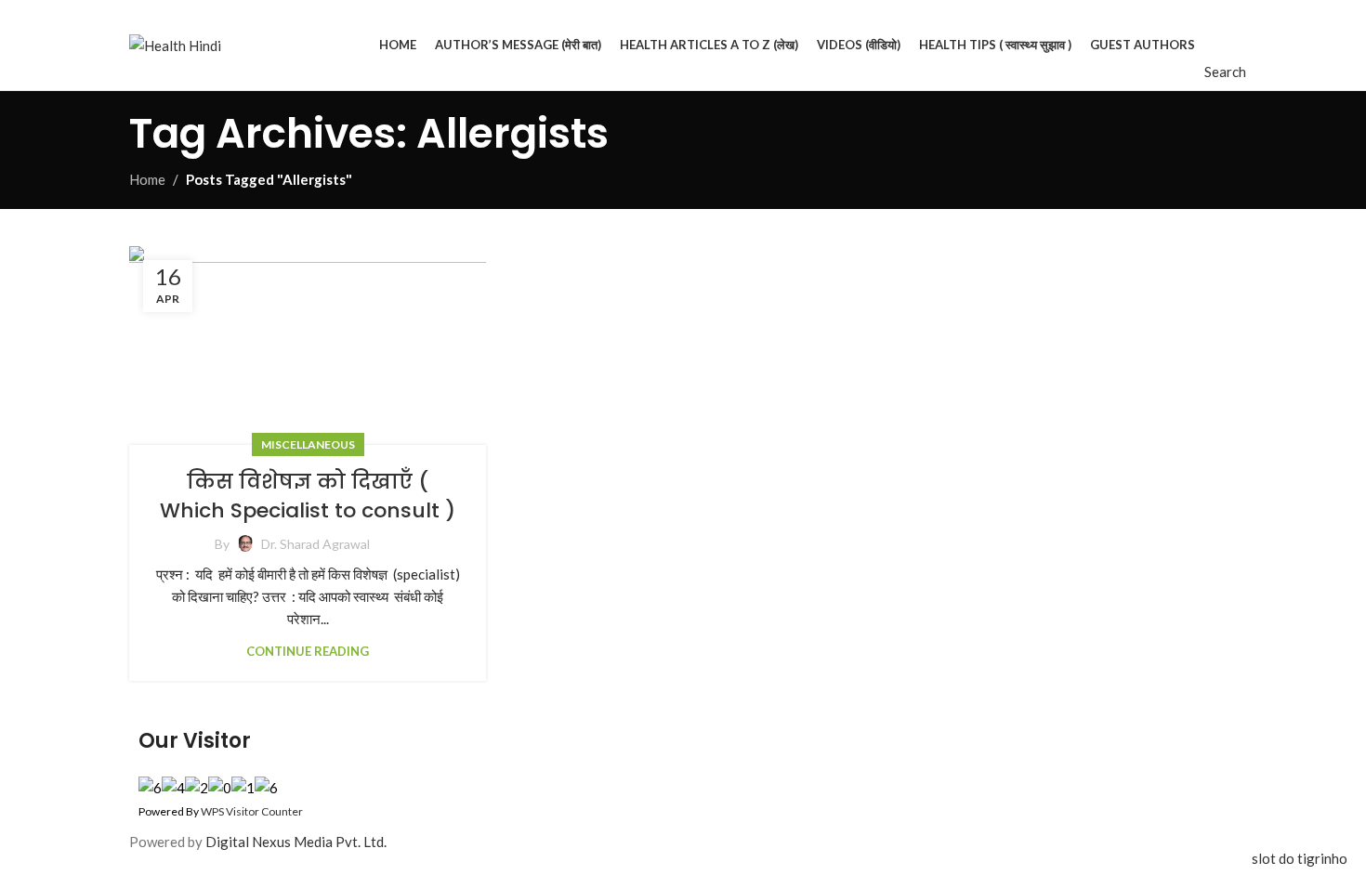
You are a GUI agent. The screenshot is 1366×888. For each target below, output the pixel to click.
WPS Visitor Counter (252, 811)
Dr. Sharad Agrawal (315, 544)
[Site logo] (175, 42)
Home (147, 179)
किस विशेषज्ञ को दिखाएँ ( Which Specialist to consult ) (307, 496)
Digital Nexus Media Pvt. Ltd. (296, 841)
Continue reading (307, 651)
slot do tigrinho (1299, 858)
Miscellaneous (308, 444)
